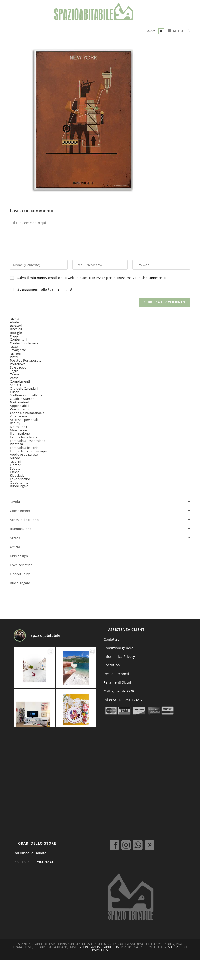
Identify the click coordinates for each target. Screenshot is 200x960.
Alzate (14, 322)
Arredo (15, 458)
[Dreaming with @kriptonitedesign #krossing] (34, 709)
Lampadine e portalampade (30, 451)
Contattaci (112, 639)
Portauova (17, 364)
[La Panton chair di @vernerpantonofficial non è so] (34, 667)
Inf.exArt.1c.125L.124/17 (123, 699)
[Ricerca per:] (186, 31)
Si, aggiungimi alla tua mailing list (44, 289)
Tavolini (15, 461)
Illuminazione (20, 433)
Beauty (15, 423)
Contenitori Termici (24, 343)
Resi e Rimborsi (116, 674)
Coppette (17, 336)
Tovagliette (18, 350)
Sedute (15, 468)
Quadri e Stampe (22, 398)
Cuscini (15, 392)
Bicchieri (16, 329)
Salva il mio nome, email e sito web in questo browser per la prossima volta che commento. (92, 277)
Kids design (18, 475)
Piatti (14, 357)
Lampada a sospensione (27, 440)
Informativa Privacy (119, 656)
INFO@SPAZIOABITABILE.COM (99, 947)
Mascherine (18, 430)
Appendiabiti (19, 405)
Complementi (20, 381)
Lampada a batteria (24, 447)
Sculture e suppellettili (26, 395)
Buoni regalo (19, 486)
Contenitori (18, 339)
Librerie (15, 465)
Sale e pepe (18, 367)
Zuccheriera (18, 416)
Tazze (14, 346)
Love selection (20, 479)
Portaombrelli (20, 402)
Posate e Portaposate (25, 360)
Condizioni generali (119, 648)
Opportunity (19, 482)
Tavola (14, 319)
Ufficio (14, 472)
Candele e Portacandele (27, 413)
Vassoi (14, 378)
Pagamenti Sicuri (117, 682)
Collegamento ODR (119, 691)
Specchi (15, 385)
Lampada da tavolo (24, 437)
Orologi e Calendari (24, 388)
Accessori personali (24, 419)
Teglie (14, 371)
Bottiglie (16, 332)
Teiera (14, 374)
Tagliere (15, 353)
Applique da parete (24, 454)
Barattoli (16, 325)
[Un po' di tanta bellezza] (76, 667)
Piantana (16, 444)
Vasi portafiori (20, 409)
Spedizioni (112, 665)
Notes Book (18, 426)
